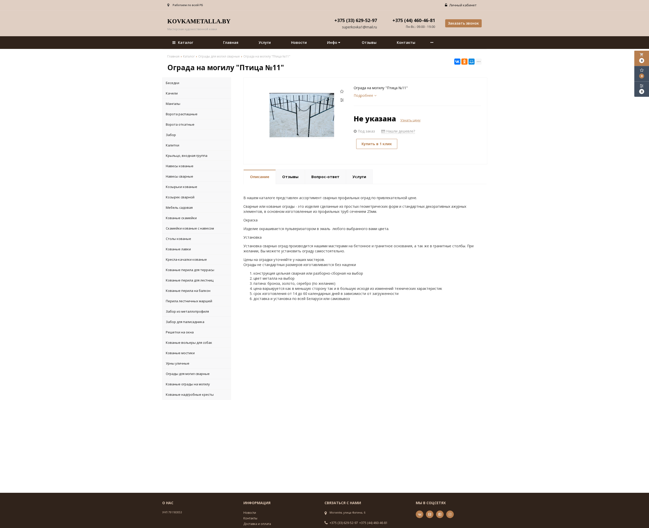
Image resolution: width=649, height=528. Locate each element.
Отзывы (369, 42)
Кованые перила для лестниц (189, 280)
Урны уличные (177, 363)
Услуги (265, 42)
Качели (172, 93)
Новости (299, 42)
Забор (171, 135)
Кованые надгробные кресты (190, 394)
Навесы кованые (179, 166)
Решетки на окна (180, 332)
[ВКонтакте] (457, 62)
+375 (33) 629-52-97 (344, 523)
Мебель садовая (179, 207)
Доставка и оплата (257, 524)
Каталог (185, 42)
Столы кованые (178, 238)
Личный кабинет (462, 5)
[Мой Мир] (471, 62)
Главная (230, 42)
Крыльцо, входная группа (186, 155)
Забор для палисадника (185, 321)
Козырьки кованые (181, 186)
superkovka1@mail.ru (359, 27)
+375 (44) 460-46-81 (373, 523)
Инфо (332, 42)
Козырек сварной (180, 197)
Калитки (172, 145)
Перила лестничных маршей (189, 301)
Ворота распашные (181, 114)
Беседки (172, 83)
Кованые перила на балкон (188, 290)
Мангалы (173, 103)
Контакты (406, 42)
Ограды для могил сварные (188, 373)
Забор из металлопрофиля (187, 311)
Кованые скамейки (181, 218)
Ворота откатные (180, 124)
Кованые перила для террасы (190, 270)
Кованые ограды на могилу (188, 384)
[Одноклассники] (464, 62)
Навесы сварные (179, 176)
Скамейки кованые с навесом (190, 228)
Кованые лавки (178, 249)
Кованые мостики (180, 353)
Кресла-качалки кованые (186, 259)
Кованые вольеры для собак (189, 342)
